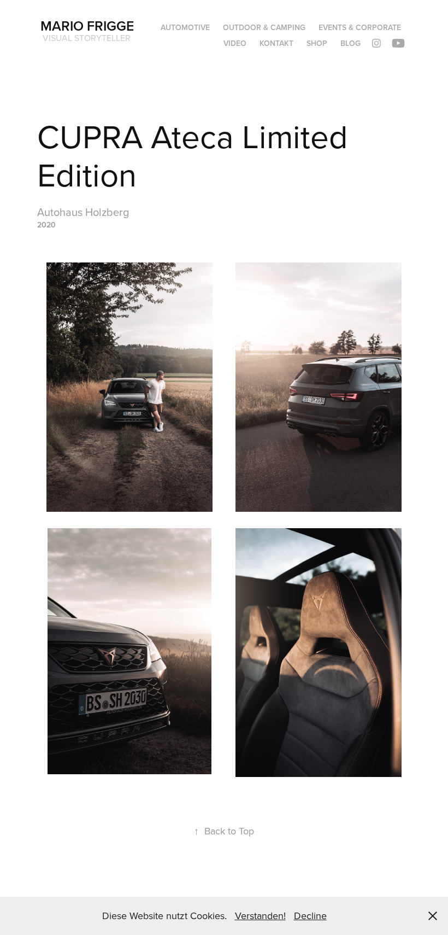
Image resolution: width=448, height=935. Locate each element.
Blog (350, 43)
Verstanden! (260, 915)
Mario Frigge (87, 26)
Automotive (185, 27)
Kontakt (276, 43)
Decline (310, 915)
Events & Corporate (360, 27)
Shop (316, 43)
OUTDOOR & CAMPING (264, 27)
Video (234, 43)
